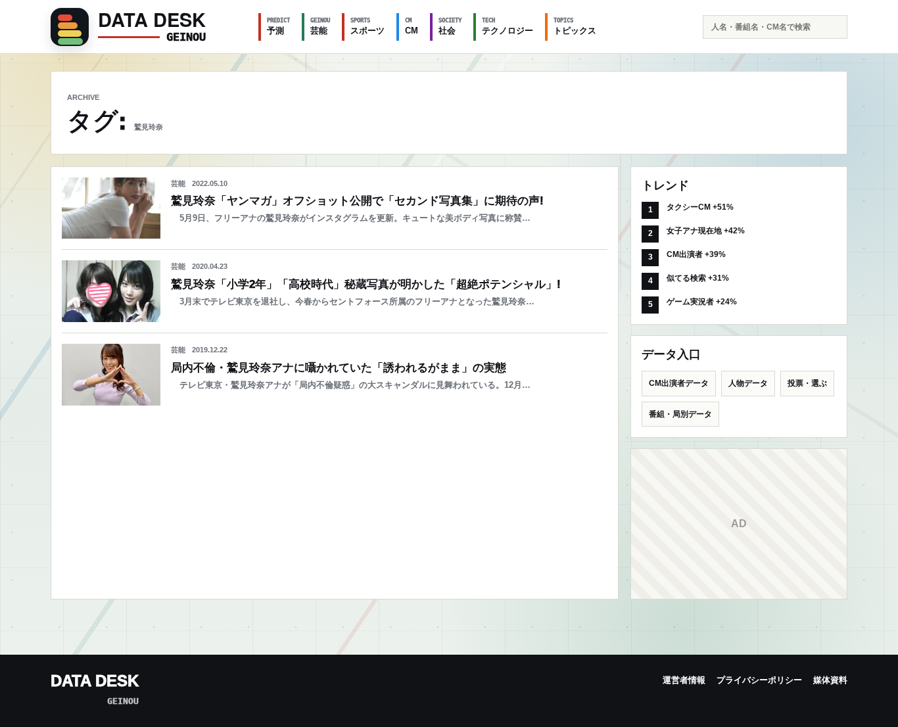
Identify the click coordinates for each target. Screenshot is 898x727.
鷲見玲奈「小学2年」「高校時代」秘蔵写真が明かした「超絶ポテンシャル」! (366, 284)
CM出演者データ (679, 383)
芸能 (320, 26)
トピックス (575, 26)
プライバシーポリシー (759, 680)
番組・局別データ (680, 414)
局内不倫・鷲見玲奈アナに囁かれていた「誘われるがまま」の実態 (338, 368)
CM (411, 26)
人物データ (748, 383)
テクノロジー (507, 26)
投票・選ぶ (807, 383)
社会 (449, 26)
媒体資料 (830, 680)
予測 (278, 26)
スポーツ (367, 26)
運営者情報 (684, 680)
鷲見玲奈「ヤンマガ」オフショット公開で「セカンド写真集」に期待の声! (357, 201)
